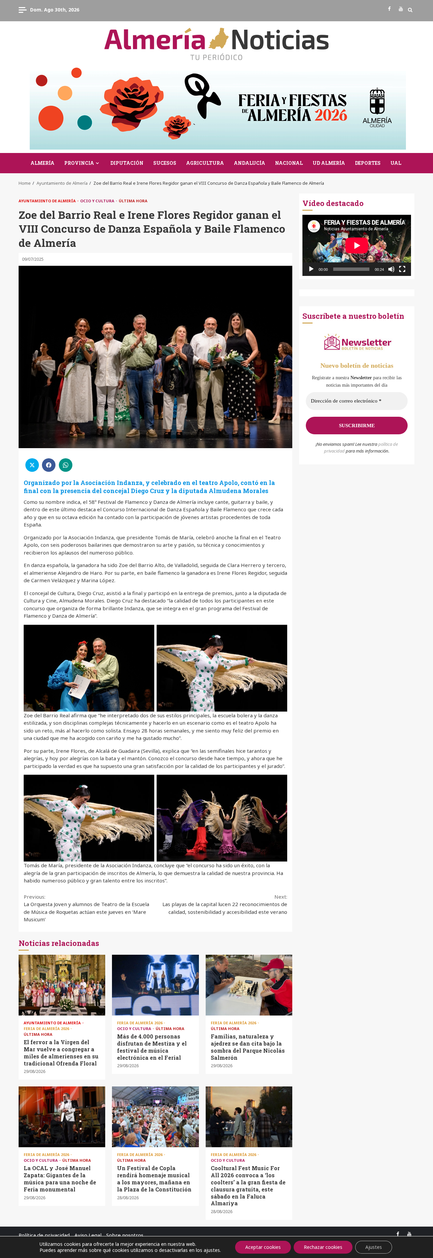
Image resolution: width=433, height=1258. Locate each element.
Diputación (126, 163)
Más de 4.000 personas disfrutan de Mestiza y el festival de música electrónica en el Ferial (155, 985)
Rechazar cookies (323, 1247)
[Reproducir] (311, 269)
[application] (356, 245)
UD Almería (329, 163)
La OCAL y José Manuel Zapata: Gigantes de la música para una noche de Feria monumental (62, 1116)
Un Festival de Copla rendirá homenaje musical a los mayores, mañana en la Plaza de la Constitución (155, 1116)
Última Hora (133, 201)
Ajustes (373, 1247)
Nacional (289, 163)
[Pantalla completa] (402, 269)
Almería (42, 163)
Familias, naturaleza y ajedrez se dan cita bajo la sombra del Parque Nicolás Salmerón (249, 985)
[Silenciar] (391, 269)
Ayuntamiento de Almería (48, 201)
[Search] (410, 9)
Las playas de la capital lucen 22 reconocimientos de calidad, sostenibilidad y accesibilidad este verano (224, 904)
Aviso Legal (87, 1235)
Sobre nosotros (124, 1235)
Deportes (368, 163)
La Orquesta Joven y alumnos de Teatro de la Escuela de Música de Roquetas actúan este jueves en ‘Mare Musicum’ (86, 908)
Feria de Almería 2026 (47, 1028)
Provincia (79, 163)
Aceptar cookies (263, 1247)
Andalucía (249, 163)
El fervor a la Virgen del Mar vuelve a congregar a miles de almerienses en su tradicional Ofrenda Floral (62, 985)
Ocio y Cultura (97, 201)
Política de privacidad (44, 1235)
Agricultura (205, 163)
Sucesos (164, 163)
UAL (395, 163)
